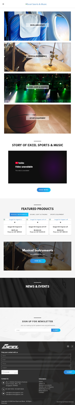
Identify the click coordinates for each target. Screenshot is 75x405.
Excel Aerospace (37, 25)
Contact (41, 392)
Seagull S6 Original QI (15, 227)
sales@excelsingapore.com (14, 392)
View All (38, 261)
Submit (56, 330)
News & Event (43, 390)
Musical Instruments (37, 56)
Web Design (60, 401)
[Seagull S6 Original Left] (60, 219)
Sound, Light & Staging (37, 87)
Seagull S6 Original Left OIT (37, 227)
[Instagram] (68, 346)
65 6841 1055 (10, 389)
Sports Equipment (37, 118)
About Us (42, 383)
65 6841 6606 (19, 389)
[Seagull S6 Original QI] (15, 219)
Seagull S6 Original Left (60, 227)
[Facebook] (72, 346)
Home (41, 381)
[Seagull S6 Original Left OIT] (37, 219)
